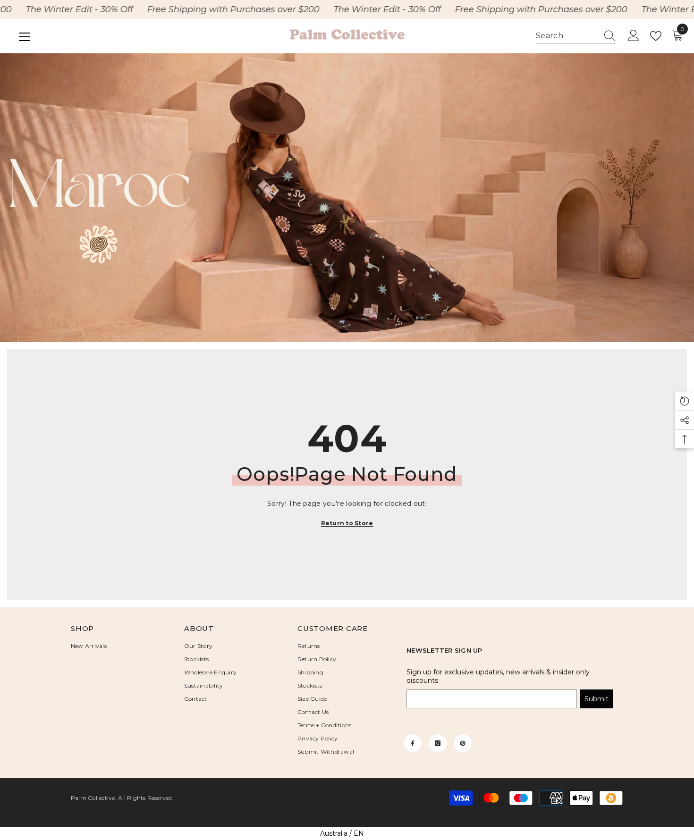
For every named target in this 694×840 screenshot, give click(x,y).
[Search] (576, 35)
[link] (347, 198)
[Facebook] (413, 743)
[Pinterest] (463, 743)
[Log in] (633, 36)
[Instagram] (438, 743)
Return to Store (347, 523)
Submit (596, 699)
